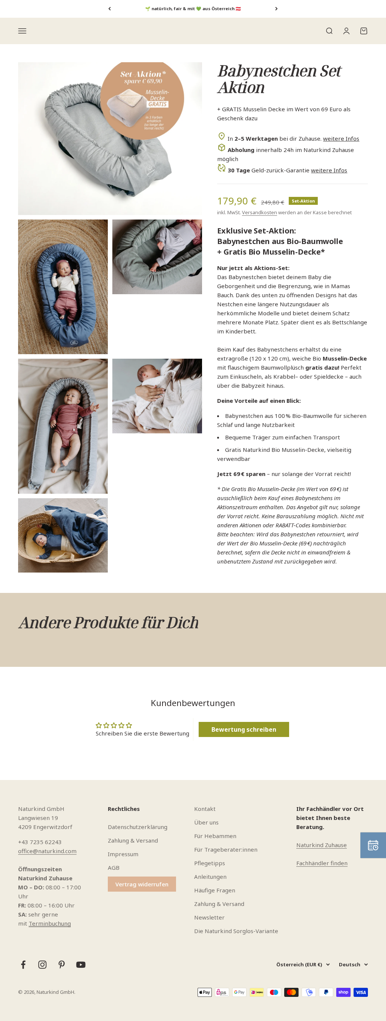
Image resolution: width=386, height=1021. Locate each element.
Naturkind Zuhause (321, 845)
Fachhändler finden (322, 863)
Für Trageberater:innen (225, 849)
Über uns (206, 822)
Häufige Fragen (214, 890)
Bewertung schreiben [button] (243, 729)
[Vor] (276, 8)
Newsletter (209, 917)
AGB (113, 867)
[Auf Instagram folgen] (42, 965)
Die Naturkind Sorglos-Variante (236, 931)
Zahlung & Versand (133, 840)
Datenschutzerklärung (137, 827)
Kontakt (205, 808)
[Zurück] (109, 8)
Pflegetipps (209, 863)
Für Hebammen (215, 836)
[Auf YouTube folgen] (81, 965)
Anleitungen (210, 876)
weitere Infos (341, 138)
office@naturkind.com (47, 851)
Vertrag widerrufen (141, 884)
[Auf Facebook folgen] (23, 965)
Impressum (123, 854)
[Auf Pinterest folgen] (62, 965)
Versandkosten (259, 212)
